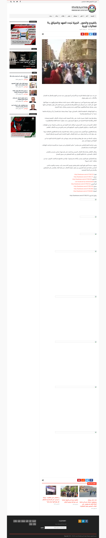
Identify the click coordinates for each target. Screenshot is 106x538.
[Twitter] (17, 1)
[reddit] (86, 34)
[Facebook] (20, 1)
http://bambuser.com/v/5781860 (83, 191)
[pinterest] (82, 34)
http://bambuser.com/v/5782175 (83, 177)
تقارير (27, 521)
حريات (30, 524)
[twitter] (91, 34)
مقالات (15, 521)
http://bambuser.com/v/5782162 (81, 184)
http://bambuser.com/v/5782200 (82, 179)
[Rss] (14, 1)
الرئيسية (34, 521)
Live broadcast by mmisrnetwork (84, 181)
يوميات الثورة (82, 29)
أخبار (30, 521)
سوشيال (23, 521)
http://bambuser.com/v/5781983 (83, 188)
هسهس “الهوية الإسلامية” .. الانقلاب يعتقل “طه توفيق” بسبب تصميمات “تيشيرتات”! (23, 62)
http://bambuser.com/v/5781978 (83, 186)
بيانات (34, 524)
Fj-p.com (66, 536)
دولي (19, 521)
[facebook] (95, 34)
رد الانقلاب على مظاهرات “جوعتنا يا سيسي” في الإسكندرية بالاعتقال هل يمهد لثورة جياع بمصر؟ (50, 499)
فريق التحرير (33, 66)
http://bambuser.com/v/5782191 (84, 174)
